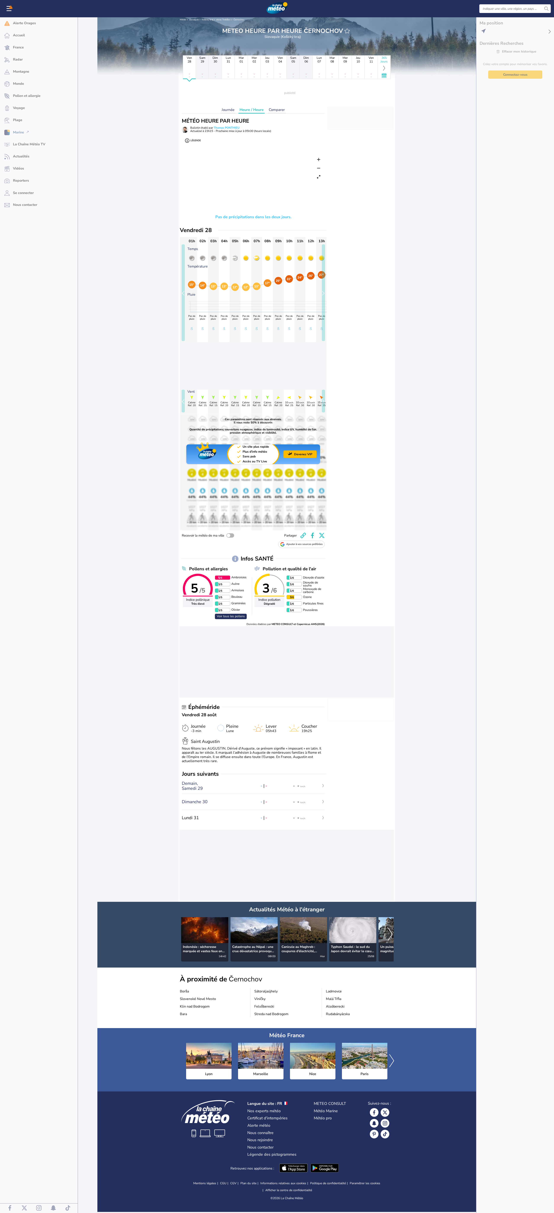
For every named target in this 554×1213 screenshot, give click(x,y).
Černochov (239, 19)
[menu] (9, 8)
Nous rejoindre (260, 1139)
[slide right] (323, 292)
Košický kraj (207, 19)
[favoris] (347, 31)
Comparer (277, 109)
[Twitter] (385, 1112)
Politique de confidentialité (328, 1183)
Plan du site (248, 1183)
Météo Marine (326, 1111)
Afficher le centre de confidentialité (288, 1190)
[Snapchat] (374, 1123)
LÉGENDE (195, 140)
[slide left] (183, 292)
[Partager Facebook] (312, 535)
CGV (233, 1183)
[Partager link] (303, 535)
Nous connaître (260, 1132)
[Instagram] (385, 1123)
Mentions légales (204, 1183)
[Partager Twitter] (322, 535)
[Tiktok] (385, 1134)
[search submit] (546, 8)
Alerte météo (258, 1125)
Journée (228, 109)
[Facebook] (374, 1112)
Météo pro (323, 1118)
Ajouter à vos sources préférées (304, 544)
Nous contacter (260, 1147)
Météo (183, 19)
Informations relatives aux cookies (283, 1183)
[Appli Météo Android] (325, 1168)
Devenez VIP (303, 454)
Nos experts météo (264, 1111)
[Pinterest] (374, 1134)
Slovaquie (194, 19)
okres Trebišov (223, 19)
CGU (223, 1183)
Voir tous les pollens (231, 616)
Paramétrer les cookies (365, 1183)
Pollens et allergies (208, 569)
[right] (390, 935)
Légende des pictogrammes (271, 1154)
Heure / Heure (252, 109)
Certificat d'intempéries (267, 1118)
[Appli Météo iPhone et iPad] (293, 1168)
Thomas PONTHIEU (227, 128)
